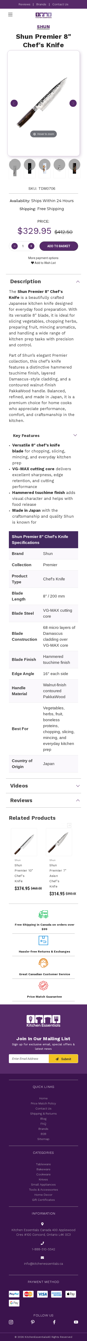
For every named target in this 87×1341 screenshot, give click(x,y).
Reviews (25, 4)
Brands (41, 4)
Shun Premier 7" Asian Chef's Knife (58, 875)
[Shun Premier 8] (15, 165)
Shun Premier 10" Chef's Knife (24, 873)
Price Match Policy (43, 1103)
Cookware (43, 1174)
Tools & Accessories (43, 1189)
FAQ (43, 1123)
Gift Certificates (43, 1199)
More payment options (43, 258)
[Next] (73, 103)
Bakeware (43, 1169)
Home (43, 1098)
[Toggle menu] (10, 14)
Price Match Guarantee (44, 996)
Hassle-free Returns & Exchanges (44, 951)
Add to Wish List (45, 263)
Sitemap (43, 1139)
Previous (63, 825)
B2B (43, 1134)
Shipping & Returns (43, 1113)
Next (69, 825)
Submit (66, 1059)
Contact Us (60, 4)
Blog (43, 1118)
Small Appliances (43, 1184)
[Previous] (14, 103)
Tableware (43, 1164)
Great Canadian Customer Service (44, 974)
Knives (43, 1179)
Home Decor (43, 1194)
